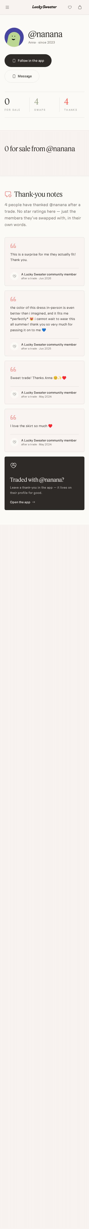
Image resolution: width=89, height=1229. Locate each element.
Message (25, 76)
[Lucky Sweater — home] (44, 7)
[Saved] (69, 7)
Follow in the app (31, 60)
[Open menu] (7, 7)
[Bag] (79, 7)
